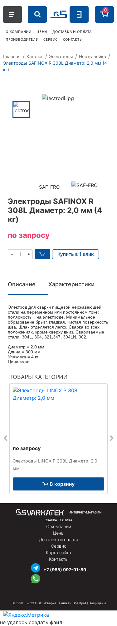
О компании (58, 526)
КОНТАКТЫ (72, 39)
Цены (58, 533)
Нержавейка (92, 56)
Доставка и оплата (58, 539)
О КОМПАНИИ (19, 31)
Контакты (58, 559)
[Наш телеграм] (35, 567)
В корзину (62, 484)
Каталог (35, 56)
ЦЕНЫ (42, 31)
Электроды (61, 56)
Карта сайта (58, 552)
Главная (12, 56)
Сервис (58, 546)
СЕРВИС (50, 39)
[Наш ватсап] (35, 578)
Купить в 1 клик (75, 254)
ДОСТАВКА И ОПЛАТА (72, 31)
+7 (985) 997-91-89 (64, 569)
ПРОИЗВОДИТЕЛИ (22, 39)
